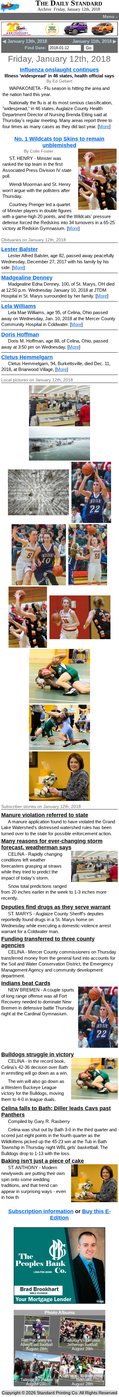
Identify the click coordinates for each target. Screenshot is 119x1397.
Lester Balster (19, 249)
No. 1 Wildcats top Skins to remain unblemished (59, 142)
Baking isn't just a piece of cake (42, 1161)
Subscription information (41, 1211)
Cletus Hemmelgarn (27, 357)
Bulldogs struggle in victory (37, 1054)
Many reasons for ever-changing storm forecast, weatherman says (52, 844)
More (104, 126)
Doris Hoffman (20, 335)
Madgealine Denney (26, 278)
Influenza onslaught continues (59, 70)
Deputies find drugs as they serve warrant (55, 907)
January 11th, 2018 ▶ (94, 41)
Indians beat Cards (25, 983)
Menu (110, 16)
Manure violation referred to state (44, 815)
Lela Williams (18, 306)
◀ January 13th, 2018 (24, 41)
